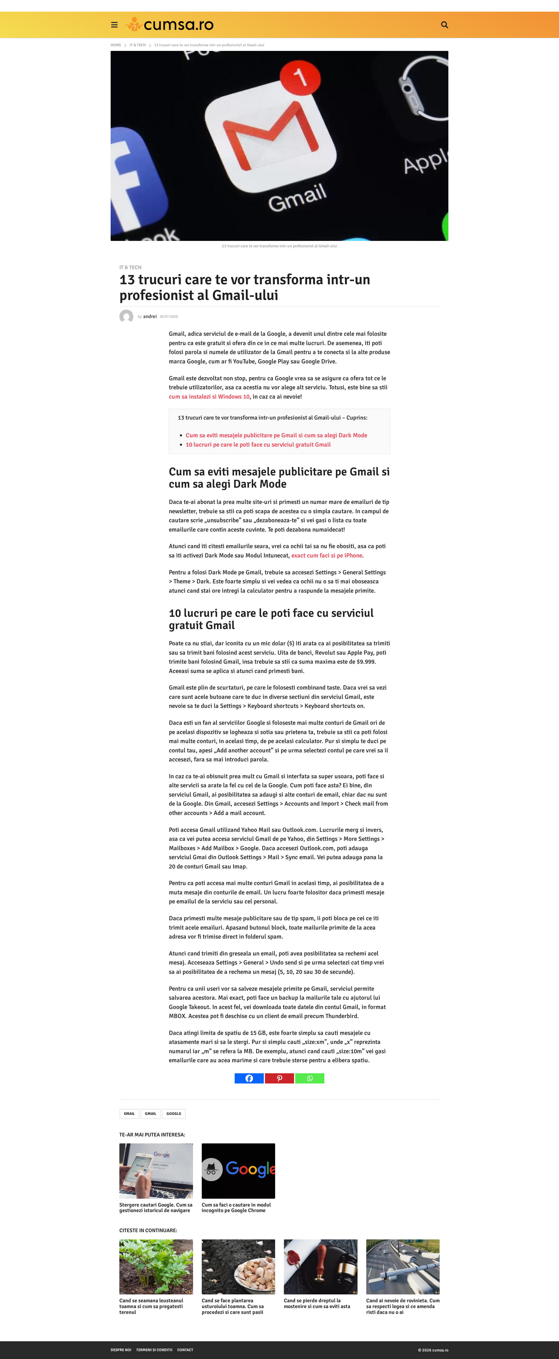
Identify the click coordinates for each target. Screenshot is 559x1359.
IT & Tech (130, 267)
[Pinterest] (279, 1078)
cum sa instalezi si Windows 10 (209, 396)
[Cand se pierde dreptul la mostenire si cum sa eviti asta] (321, 1266)
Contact (185, 1350)
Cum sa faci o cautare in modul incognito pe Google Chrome (236, 1208)
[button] (114, 25)
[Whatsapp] (309, 1078)
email (129, 1113)
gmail (150, 1113)
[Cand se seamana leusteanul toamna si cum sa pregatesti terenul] (156, 1266)
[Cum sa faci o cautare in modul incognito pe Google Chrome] (238, 1170)
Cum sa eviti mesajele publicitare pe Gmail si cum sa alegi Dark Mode (276, 435)
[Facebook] (249, 1078)
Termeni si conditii (154, 1350)
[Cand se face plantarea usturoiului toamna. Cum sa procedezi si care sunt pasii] (238, 1266)
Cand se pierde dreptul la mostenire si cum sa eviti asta (317, 1303)
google (174, 1113)
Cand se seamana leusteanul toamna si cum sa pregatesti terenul (151, 1306)
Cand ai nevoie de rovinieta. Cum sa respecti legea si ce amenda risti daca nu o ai (403, 1306)
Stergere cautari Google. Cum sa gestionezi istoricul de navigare (155, 1208)
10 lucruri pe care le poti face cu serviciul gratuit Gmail (258, 444)
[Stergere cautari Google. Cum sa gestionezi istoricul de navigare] (156, 1170)
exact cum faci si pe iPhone (326, 555)
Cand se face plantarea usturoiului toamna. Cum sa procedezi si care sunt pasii (233, 1306)
